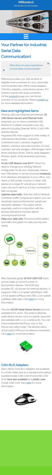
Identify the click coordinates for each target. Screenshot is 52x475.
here (31, 299)
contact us (42, 99)
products (13, 96)
